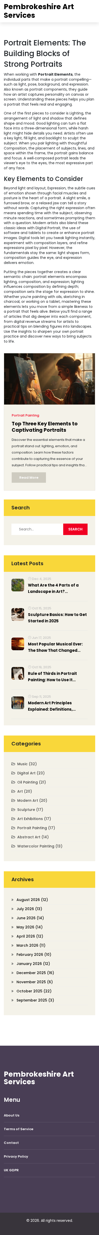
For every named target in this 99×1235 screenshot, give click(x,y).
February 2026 (33, 954)
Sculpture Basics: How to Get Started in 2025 (57, 618)
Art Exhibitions (34, 818)
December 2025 (35, 972)
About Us (11, 1115)
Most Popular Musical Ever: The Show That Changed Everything (55, 647)
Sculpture (30, 809)
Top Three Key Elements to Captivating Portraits (45, 427)
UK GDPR (11, 1170)
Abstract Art (33, 837)
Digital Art (31, 773)
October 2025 (34, 991)
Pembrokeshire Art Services (39, 11)
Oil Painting (31, 782)
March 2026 (30, 945)
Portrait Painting (25, 415)
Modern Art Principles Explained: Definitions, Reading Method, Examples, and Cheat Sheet (56, 706)
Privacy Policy (16, 1156)
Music (27, 763)
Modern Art (32, 800)
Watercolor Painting (39, 846)
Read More (28, 477)
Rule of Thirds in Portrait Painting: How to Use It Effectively (52, 677)
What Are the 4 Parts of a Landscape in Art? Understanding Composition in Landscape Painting (57, 588)
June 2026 (30, 918)
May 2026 (29, 927)
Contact (11, 1142)
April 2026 (29, 936)
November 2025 (34, 981)
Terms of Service (18, 1129)
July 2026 (29, 908)
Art (24, 791)
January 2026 (33, 963)
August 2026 (32, 899)
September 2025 (35, 1000)
